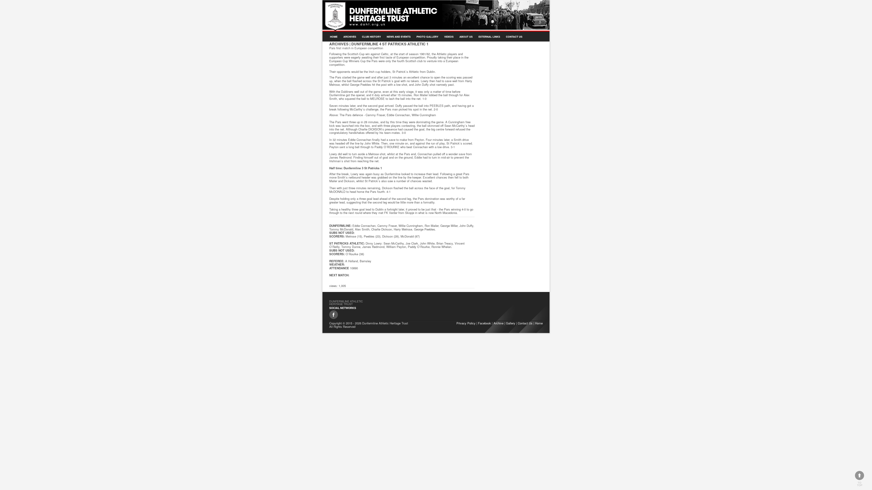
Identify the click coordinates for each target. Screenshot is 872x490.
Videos (448, 36)
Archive (498, 323)
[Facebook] (333, 314)
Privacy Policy (466, 323)
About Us (466, 36)
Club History (371, 36)
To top (859, 484)
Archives (349, 36)
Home (333, 36)
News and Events (399, 36)
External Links (489, 36)
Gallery (510, 323)
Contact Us (514, 36)
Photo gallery (427, 36)
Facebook (484, 323)
